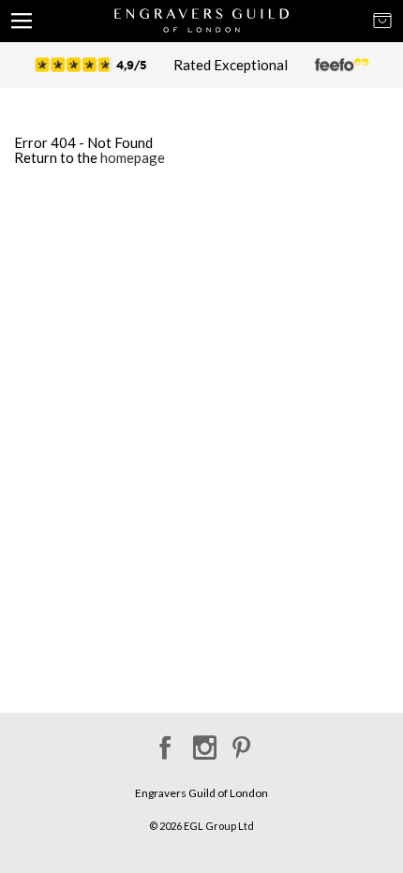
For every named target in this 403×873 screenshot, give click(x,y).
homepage (132, 157)
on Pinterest (241, 741)
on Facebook (163, 741)
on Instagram (202, 741)
